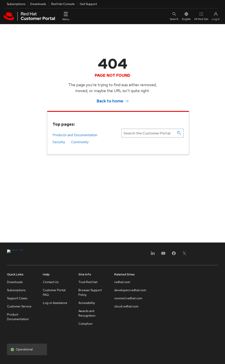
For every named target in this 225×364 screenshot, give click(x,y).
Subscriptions (16, 4)
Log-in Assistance (55, 303)
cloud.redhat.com (126, 306)
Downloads (38, 4)
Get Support (88, 4)
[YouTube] (163, 254)
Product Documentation (18, 316)
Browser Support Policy (90, 292)
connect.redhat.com (128, 298)
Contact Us (50, 282)
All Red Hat (201, 19)
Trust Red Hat (87, 282)
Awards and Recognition (86, 313)
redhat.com (122, 282)
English (186, 19)
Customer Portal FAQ (54, 292)
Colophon (85, 324)
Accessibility (86, 303)
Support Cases (17, 298)
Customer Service (19, 306)
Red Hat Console (63, 4)
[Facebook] (173, 254)
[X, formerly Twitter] (184, 254)
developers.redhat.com (130, 290)
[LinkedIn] (152, 254)
